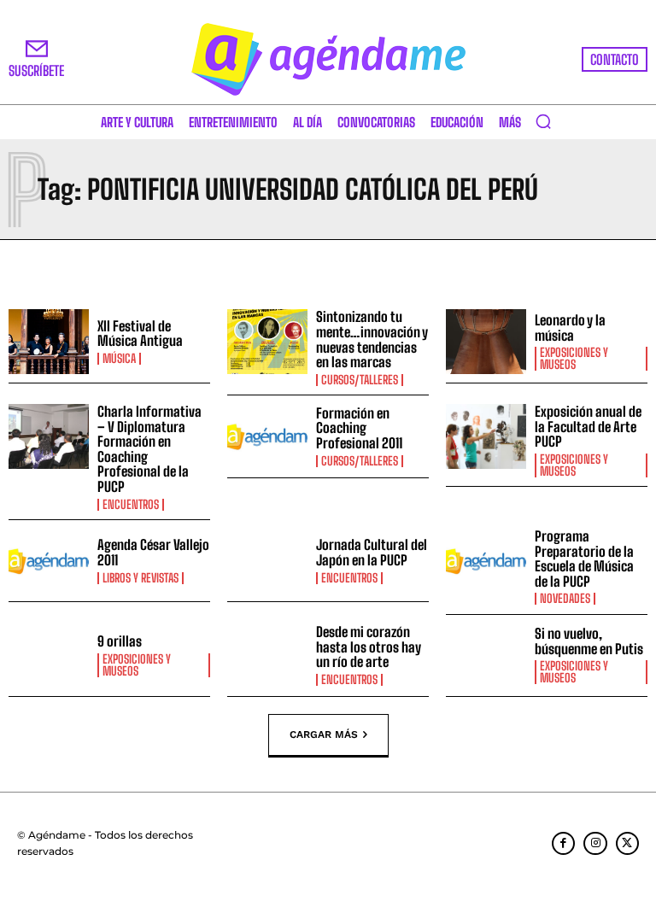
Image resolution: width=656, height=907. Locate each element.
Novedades (565, 599)
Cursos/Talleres (359, 380)
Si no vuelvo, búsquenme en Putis (589, 641)
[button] (543, 121)
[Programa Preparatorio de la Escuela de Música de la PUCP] (486, 561)
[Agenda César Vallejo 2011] (49, 561)
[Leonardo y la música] (486, 341)
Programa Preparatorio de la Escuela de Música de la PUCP (584, 558)
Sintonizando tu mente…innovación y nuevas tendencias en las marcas (372, 339)
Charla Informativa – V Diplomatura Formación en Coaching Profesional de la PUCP (149, 448)
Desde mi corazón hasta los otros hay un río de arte (368, 646)
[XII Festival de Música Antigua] (49, 341)
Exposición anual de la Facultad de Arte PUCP (588, 426)
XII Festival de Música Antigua (140, 333)
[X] (627, 843)
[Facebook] (563, 843)
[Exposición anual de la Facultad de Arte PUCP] (486, 436)
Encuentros (130, 505)
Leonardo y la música (570, 327)
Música (119, 359)
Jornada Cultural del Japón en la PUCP (371, 552)
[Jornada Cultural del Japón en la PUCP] (267, 561)
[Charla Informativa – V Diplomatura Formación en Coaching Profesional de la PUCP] (49, 436)
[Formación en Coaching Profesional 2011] (267, 436)
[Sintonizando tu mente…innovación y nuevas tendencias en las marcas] (267, 341)
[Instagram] (594, 843)
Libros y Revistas (140, 578)
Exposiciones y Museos (574, 359)
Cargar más (324, 734)
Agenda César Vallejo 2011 (153, 552)
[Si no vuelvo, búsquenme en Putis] (486, 655)
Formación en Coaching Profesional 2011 (359, 428)
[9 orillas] (49, 655)
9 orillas (119, 641)
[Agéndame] (328, 59)
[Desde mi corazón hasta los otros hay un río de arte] (267, 655)
